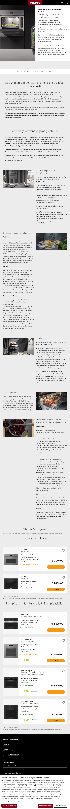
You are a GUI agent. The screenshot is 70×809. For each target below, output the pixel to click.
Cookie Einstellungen (60, 805)
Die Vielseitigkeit (39, 71)
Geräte (51, 71)
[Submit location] (66, 766)
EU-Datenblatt (33, 660)
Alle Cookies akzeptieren (9, 805)
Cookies (17, 802)
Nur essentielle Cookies (45, 805)
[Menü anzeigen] (4, 3)
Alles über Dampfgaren (23, 71)
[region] (35, 792)
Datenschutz (11, 802)
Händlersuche (8, 762)
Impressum (4, 802)
